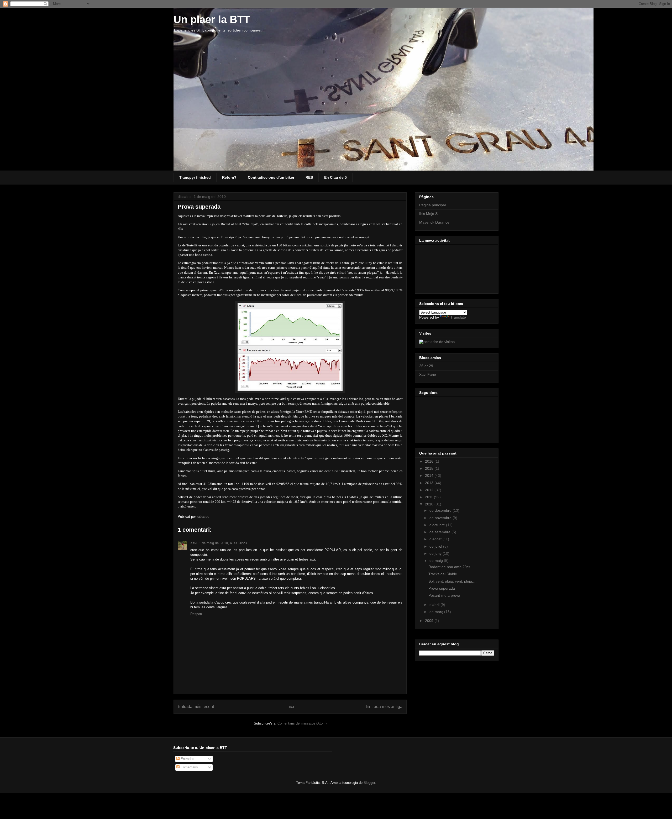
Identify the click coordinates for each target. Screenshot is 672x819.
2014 (429, 475)
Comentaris (189, 767)
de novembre (441, 518)
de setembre (440, 532)
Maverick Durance (434, 222)
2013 (429, 483)
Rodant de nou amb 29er (449, 567)
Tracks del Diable (442, 574)
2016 (429, 461)
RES (309, 177)
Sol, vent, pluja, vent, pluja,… (452, 581)
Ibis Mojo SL (429, 214)
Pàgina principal (432, 205)
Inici (290, 706)
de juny (436, 553)
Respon (196, 614)
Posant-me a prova (444, 595)
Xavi (193, 543)
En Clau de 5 (335, 177)
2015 (429, 468)
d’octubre (437, 525)
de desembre (441, 510)
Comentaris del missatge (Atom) (302, 723)
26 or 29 (426, 366)
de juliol (436, 546)
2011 (429, 497)
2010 (429, 504)
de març (436, 612)
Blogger (369, 783)
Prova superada (441, 588)
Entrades (187, 759)
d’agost (436, 539)
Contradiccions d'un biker (271, 177)
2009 (429, 621)
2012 (429, 490)
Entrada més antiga (384, 706)
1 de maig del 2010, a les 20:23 (223, 543)
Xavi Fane (427, 374)
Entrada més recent (196, 706)
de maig (436, 560)
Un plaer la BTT (212, 19)
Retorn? (229, 177)
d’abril (434, 605)
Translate (458, 317)
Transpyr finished (195, 177)
